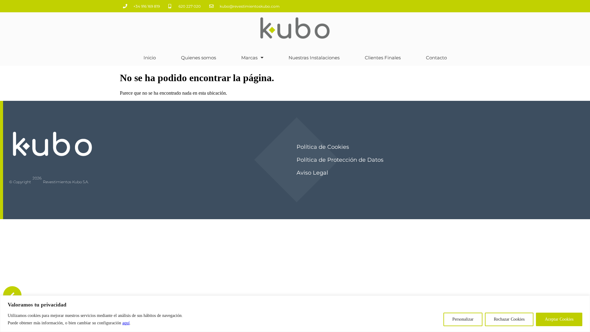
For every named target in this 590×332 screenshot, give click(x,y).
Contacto (436, 58)
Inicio (150, 58)
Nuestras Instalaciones (314, 58)
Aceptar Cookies (559, 319)
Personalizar (463, 319)
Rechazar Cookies (509, 319)
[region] (295, 313)
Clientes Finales (383, 58)
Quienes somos (198, 58)
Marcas (249, 58)
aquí (126, 323)
